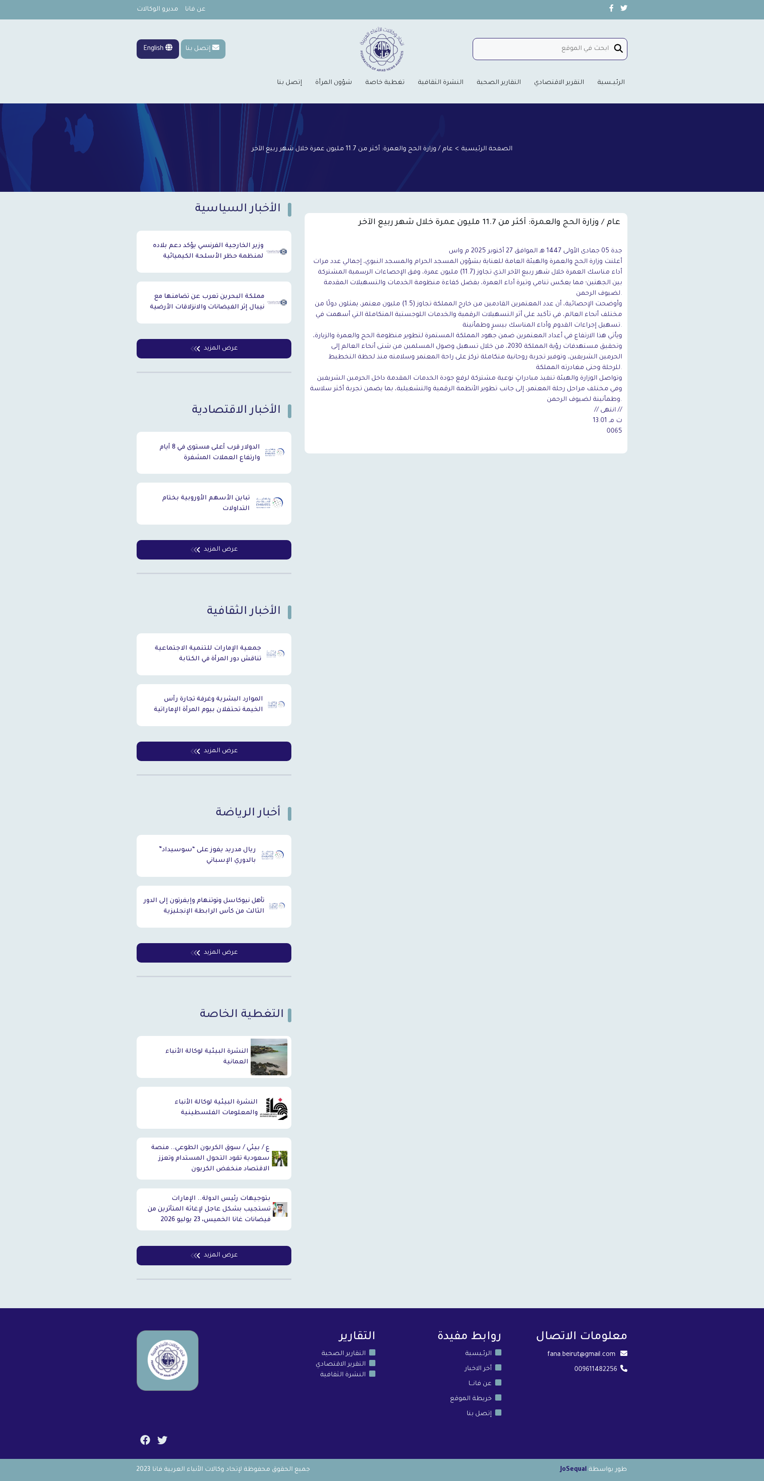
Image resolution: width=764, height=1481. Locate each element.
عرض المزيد (221, 348)
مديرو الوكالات (157, 9)
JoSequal (573, 1469)
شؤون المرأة (333, 83)
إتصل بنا (197, 49)
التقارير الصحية (499, 83)
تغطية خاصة (385, 83)
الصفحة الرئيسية (486, 149)
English (154, 49)
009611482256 (595, 1370)
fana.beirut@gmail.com (581, 1355)
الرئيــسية (611, 83)
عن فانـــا (480, 1384)
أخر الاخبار (478, 1369)
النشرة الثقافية (440, 83)
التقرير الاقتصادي (559, 83)
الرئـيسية (478, 1354)
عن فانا (195, 9)
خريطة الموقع (471, 1399)
